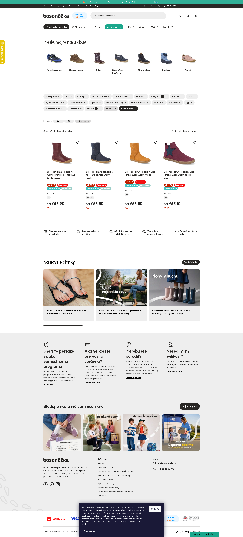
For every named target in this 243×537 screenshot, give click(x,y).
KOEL (70, 121)
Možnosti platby (105, 479)
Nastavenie (89, 531)
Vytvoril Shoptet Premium (189, 532)
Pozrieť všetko (191, 262)
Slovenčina (189, 6)
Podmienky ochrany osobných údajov (115, 491)
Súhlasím (155, 509)
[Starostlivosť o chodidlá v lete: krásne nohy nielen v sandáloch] (68, 287)
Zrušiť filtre (111, 108)
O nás (45, 6)
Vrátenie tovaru (174, 371)
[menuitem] (56, 26)
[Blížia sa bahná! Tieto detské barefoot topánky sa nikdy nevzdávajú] (174, 287)
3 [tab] (141, 325)
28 (88, 198)
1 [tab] (69, 81)
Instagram (192, 406)
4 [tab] (180, 325)
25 (49, 198)
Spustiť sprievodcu (94, 383)
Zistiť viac (48, 385)
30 (92, 198)
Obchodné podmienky (108, 487)
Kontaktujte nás (133, 377)
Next (206, 63)
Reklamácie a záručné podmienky (114, 475)
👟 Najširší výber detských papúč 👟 (143, 2)
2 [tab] (102, 325)
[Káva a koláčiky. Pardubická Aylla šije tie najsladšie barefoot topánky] (121, 287)
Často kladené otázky (78, 6)
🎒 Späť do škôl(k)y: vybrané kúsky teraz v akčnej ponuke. (106, 2)
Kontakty (94, 6)
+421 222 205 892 (173, 6)
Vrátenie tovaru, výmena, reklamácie (115, 471)
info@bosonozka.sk (166, 463)
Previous (36, 63)
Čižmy (59, 121)
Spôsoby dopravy (106, 483)
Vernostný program (58, 6)
